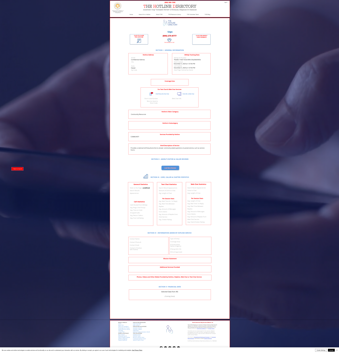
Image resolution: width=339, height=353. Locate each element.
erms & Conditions (201, 328)
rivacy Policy (211, 328)
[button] (121, 332)
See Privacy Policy (137, 350)
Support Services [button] (208, 338)
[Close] (337, 350)
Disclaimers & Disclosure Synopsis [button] (201, 337)
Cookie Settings (321, 350)
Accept (331, 350)
